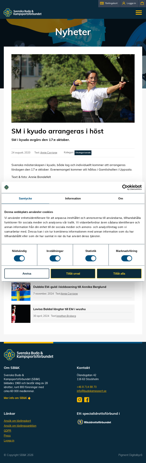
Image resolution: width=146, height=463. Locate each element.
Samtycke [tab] (25, 198)
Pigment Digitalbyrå (130, 455)
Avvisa (26, 273)
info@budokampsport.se (91, 391)
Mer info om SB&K (15, 398)
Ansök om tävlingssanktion (20, 426)
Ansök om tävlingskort (17, 421)
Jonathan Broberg (66, 316)
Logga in (9, 440)
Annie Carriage (48, 153)
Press (7, 435)
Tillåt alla (119, 273)
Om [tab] (120, 198)
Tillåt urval (73, 273)
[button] (109, 3)
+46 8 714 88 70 (87, 387)
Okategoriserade (82, 153)
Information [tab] (73, 198)
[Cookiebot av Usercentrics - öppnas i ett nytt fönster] (125, 187)
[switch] (55, 258)
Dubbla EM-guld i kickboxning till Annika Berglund (69, 287)
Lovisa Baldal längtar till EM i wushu (59, 309)
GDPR (7, 431)
